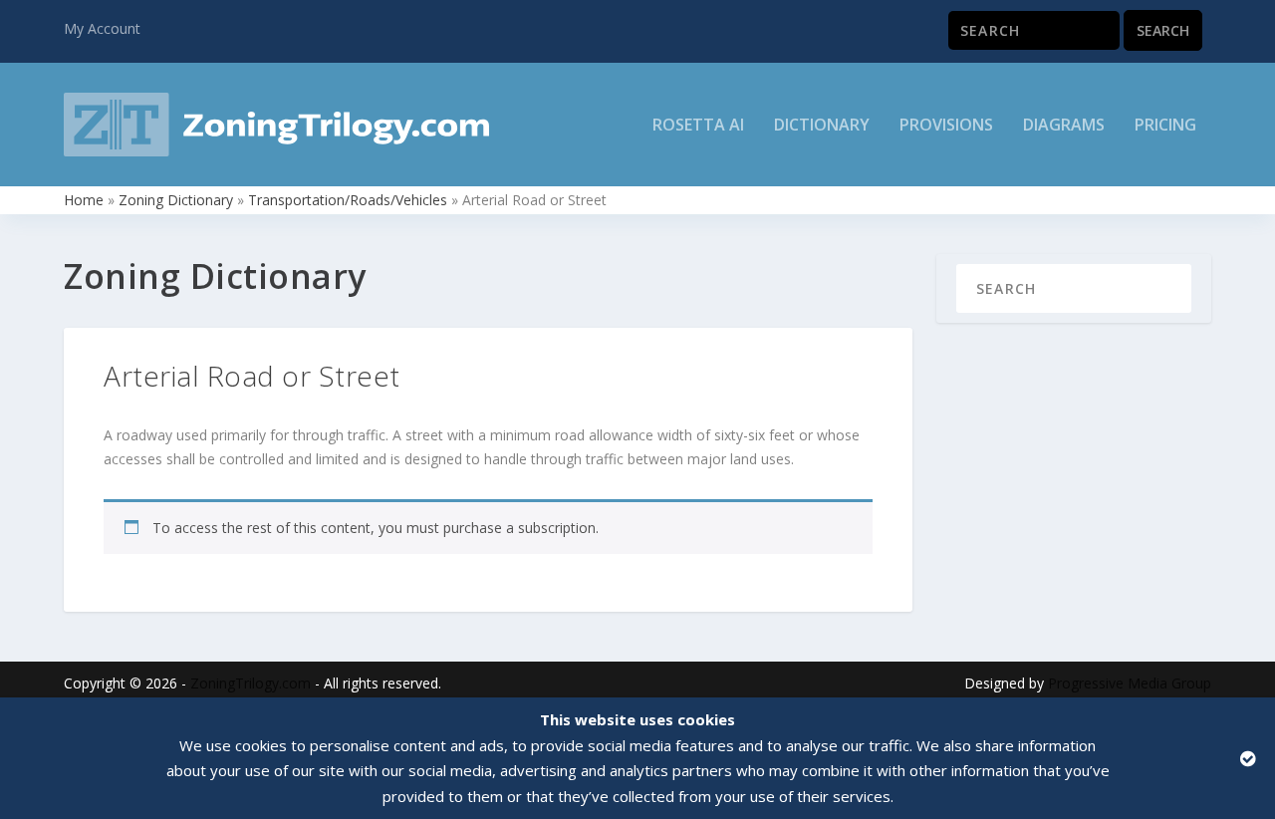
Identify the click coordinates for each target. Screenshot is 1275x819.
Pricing (1165, 126)
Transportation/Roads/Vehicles (347, 199)
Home (84, 199)
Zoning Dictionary (176, 199)
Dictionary (822, 126)
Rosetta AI (698, 126)
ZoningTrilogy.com (250, 683)
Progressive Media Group (1129, 683)
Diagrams (1064, 126)
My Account (102, 28)
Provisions (946, 126)
